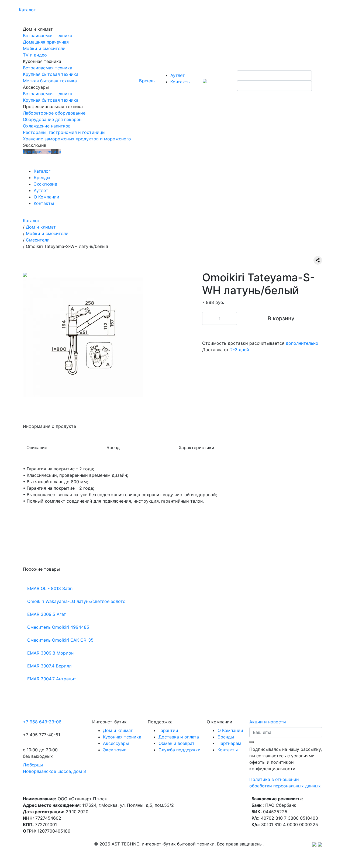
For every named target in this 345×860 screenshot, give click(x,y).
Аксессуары (116, 743)
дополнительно (302, 343)
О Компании (46, 197)
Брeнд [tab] (113, 447)
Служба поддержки (179, 749)
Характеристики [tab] (196, 447)
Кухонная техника (122, 737)
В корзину (281, 318)
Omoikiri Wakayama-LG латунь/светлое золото (76, 601)
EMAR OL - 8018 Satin (50, 588)
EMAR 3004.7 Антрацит (51, 678)
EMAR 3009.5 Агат (46, 614)
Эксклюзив (45, 184)
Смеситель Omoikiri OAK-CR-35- (61, 640)
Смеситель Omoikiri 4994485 (58, 627)
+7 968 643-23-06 (42, 721)
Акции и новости (267, 721)
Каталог (27, 9)
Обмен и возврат (176, 743)
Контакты (180, 81)
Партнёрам (229, 743)
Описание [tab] (36, 447)
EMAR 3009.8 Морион (50, 653)
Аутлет (177, 75)
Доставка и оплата (178, 737)
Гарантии (168, 730)
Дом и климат (118, 730)
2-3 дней (239, 349)
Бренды (147, 80)
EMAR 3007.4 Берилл (49, 666)
